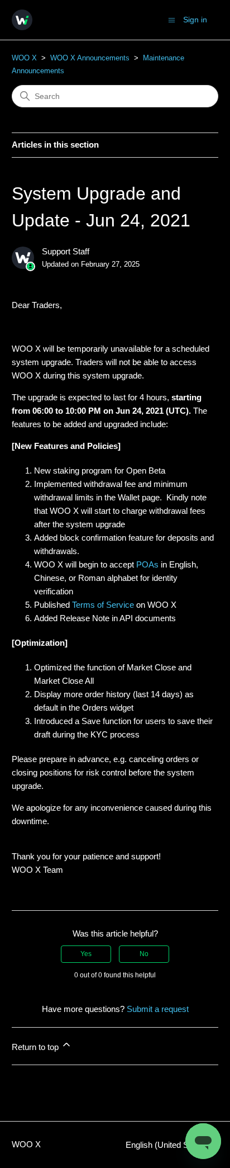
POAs (147, 564)
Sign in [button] (195, 19)
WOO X (24, 58)
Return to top (36, 1047)
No (144, 954)
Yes (86, 954)
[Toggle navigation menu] (171, 19)
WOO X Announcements (90, 58)
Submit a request (158, 1009)
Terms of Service (103, 604)
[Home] (22, 20)
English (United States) (169, 1145)
